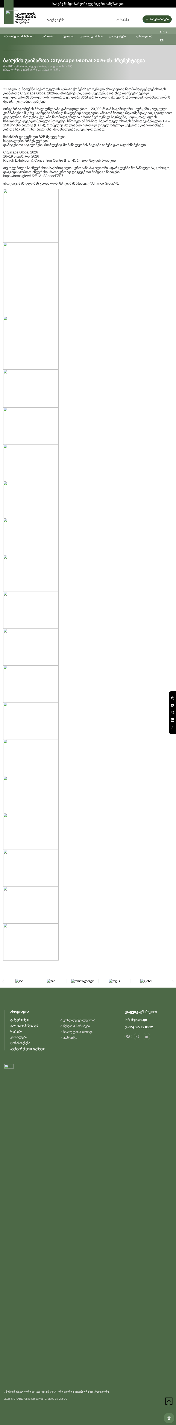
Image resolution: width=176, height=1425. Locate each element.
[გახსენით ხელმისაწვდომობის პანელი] (169, 1418)
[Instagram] (137, 1036)
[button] (5, 981)
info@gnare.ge (136, 1019)
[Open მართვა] (55, 36)
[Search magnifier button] (107, 20)
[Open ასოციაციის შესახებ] (34, 36)
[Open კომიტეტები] (128, 36)
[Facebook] (128, 1036)
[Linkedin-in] (146, 1036)
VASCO (63, 1398)
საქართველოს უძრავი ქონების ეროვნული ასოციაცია (25, 18)
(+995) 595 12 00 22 (139, 1027)
